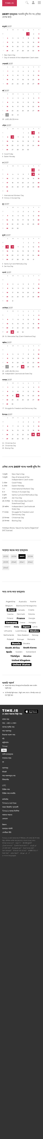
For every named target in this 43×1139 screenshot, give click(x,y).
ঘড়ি (3, 738)
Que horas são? (28, 848)
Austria (33, 602)
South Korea (30, 647)
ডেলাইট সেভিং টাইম (10, 119)
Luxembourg (20, 631)
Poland (10, 639)
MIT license (7, 530)
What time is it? (8, 843)
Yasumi (19, 528)
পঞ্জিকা (4, 750)
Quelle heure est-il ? (21, 845)
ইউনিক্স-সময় (6, 789)
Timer (5, 746)
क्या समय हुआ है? (27, 843)
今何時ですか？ (33, 850)
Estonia (31, 614)
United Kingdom (21, 660)
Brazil (11, 610)
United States (21, 664)
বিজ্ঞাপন (4, 824)
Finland (10, 618)
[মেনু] (39, 3)
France (21, 618)
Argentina (10, 601)
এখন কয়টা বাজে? (6, 848)
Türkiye (15, 656)
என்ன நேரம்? (15, 853)
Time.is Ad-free (9, 803)
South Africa (12, 647)
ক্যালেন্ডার (21, 15)
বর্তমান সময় (5, 719)
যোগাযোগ (5, 818)
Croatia (31, 610)
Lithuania (8, 631)
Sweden (19, 652)
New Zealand (23, 635)
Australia (23, 602)
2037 (9, 26)
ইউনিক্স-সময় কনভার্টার (8, 793)
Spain (9, 652)
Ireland (7, 627)
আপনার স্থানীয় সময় (8, 727)
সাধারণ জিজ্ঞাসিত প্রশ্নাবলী (10, 807)
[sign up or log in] (33, 4)
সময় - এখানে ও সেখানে (9, 723)
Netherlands (9, 635)
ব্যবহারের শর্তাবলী (7, 828)
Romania (31, 639)
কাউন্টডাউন (5, 742)
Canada (21, 610)
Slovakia (26, 644)
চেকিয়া (38, 14)
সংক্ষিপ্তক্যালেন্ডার (7, 754)
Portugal (20, 639)
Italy (16, 627)
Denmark (21, 614)
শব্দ (3, 762)
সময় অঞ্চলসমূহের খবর (8, 775)
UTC (4, 785)
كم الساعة (33, 845)
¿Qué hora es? (7, 845)
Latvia (34, 627)
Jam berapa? (6, 850)
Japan (26, 626)
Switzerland (31, 652)
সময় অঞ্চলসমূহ (6, 731)
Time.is (9, 3)
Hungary (32, 623)
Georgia (31, 618)
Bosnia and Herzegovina (26, 606)
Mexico (34, 631)
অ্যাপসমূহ (5, 768)
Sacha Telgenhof (31, 528)
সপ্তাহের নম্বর (6, 758)
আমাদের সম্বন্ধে (7, 815)
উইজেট (4, 772)
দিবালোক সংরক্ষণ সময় (8, 735)
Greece (22, 623)
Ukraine (27, 656)
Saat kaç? (5, 853)
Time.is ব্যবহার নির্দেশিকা (10, 811)
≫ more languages (9, 856)
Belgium (9, 606)
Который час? (17, 848)
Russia (16, 643)
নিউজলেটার (5, 779)
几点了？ (18, 843)
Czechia (10, 614)
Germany (11, 622)
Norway (35, 635)
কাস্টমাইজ (5, 799)
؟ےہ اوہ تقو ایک (25, 853)
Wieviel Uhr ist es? (20, 850)
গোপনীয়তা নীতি (6, 832)
